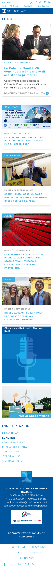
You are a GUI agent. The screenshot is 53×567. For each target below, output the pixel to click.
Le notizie (9, 438)
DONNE (8, 215)
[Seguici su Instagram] (45, 2)
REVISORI (28, 6)
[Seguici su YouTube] (40, 2)
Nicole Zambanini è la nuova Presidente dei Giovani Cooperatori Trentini (23, 316)
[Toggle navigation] (48, 11)
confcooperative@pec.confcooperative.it (26, 505)
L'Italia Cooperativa (15, 447)
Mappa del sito (27, 564)
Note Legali (27, 558)
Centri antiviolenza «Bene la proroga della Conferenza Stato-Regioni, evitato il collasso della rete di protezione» (23, 261)
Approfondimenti (13, 442)
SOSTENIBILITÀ (12, 155)
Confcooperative (17, 11)
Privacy (36, 552)
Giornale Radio (12, 460)
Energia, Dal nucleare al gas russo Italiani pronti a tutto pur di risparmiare (23, 140)
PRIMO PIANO (12, 107)
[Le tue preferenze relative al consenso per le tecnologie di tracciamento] (4, 564)
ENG (9, 2)
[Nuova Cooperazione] (26, 402)
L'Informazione (17, 426)
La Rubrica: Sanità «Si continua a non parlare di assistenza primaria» (24, 72)
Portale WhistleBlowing (27, 547)
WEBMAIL (14, 6)
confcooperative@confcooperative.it (26, 502)
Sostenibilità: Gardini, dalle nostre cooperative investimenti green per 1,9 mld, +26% (26, 197)
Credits (20, 552)
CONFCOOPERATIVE (17, 62)
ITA (3, 2)
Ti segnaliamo (11, 451)
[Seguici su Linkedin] (49, 2)
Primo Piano (10, 433)
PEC (4, 6)
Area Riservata (43, 6)
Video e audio (11, 456)
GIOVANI (8, 279)
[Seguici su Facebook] (36, 2)
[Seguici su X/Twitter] (31, 2)
